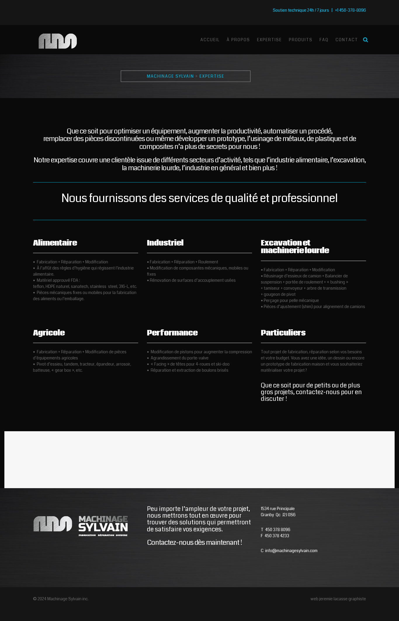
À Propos (238, 40)
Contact (347, 40)
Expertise (269, 40)
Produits (301, 40)
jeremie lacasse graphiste (342, 599)
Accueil (210, 40)
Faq (324, 40)
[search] (365, 40)
